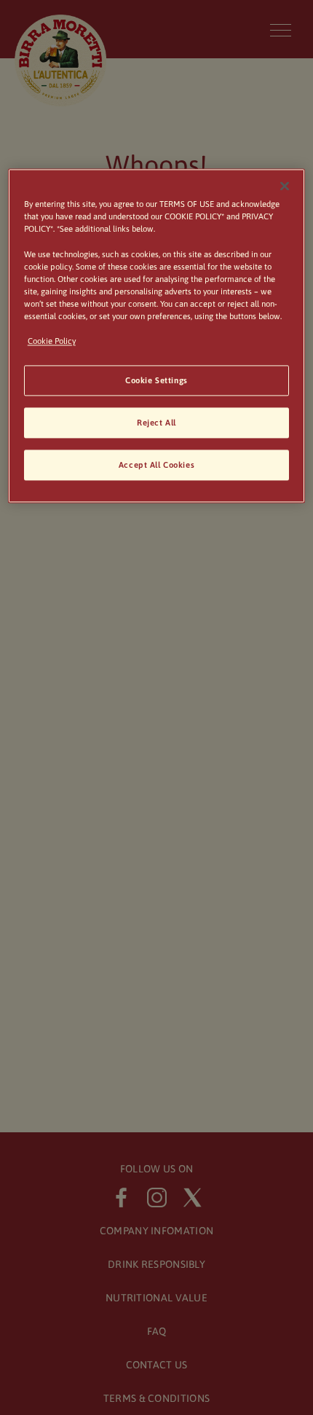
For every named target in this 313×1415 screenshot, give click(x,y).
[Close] (285, 186)
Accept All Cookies (156, 464)
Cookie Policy (52, 340)
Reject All (156, 422)
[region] (157, 336)
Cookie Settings (156, 380)
